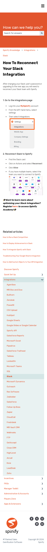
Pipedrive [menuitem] (11, 346)
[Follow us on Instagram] (42, 519)
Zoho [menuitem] (9, 473)
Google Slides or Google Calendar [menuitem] (22, 325)
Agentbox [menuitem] (11, 285)
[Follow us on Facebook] (32, 519)
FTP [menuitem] (8, 437)
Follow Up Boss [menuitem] (13, 407)
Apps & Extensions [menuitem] (12, 504)
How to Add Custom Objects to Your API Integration (23, 262)
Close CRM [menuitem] (11, 448)
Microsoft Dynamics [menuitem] (16, 381)
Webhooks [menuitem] (11, 432)
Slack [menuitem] (9, 376)
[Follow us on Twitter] (37, 519)
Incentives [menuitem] (9, 478)
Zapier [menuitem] (9, 412)
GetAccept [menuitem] (12, 443)
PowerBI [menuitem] (10, 305)
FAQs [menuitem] (6, 483)
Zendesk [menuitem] (10, 300)
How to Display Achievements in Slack (17, 243)
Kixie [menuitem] (9, 463)
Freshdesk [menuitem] (11, 422)
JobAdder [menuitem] (11, 397)
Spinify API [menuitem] (12, 330)
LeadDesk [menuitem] (11, 468)
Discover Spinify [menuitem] (11, 269)
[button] (42, 274)
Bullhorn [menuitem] (10, 295)
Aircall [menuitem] (9, 458)
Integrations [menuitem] (9, 279)
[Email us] (42, 524)
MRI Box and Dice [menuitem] (14, 290)
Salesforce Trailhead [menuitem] (16, 351)
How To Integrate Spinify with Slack (17, 250)
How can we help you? (23, 27)
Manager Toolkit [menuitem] (11, 488)
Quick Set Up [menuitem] (10, 274)
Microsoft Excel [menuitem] (14, 341)
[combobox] (21, 33)
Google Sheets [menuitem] (13, 320)
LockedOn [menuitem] (11, 361)
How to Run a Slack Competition (15, 237)
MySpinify (25, 106)
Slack (5, 55)
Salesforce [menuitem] (12, 402)
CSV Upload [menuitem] (12, 310)
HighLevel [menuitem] (11, 453)
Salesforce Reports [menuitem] (15, 335)
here (15, 206)
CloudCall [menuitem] (11, 417)
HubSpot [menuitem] (11, 315)
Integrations (29, 50)
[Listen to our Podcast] (37, 524)
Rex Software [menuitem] (13, 392)
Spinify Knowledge (11, 50)
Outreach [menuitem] (11, 386)
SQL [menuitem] (8, 371)
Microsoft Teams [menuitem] (14, 366)
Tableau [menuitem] (10, 356)
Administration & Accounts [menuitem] (16, 493)
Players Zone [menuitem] (10, 499)
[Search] (42, 33)
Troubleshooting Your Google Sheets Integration (21, 256)
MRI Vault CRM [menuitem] (13, 427)
